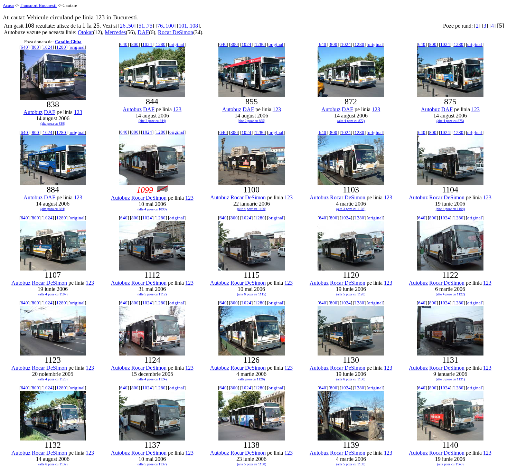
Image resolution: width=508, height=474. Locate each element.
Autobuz (33, 112)
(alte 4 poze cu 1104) (450, 209)
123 (78, 112)
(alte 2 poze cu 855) (251, 121)
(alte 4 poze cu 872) (351, 121)
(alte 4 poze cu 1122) (450, 294)
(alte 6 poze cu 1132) (52, 464)
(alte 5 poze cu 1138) (251, 464)
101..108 (188, 26)
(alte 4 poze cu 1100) (251, 209)
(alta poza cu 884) (52, 209)
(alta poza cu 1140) (450, 464)
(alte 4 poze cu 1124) (152, 379)
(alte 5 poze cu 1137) (152, 464)
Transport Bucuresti (38, 5)
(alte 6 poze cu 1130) (350, 379)
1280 (61, 47)
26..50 (127, 26)
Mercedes (115, 32)
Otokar (85, 32)
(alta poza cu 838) (52, 123)
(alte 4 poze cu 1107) (52, 294)
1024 (48, 47)
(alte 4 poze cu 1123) (52, 379)
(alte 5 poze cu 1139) (350, 464)
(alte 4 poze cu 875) (450, 121)
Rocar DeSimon (175, 32)
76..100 (165, 26)
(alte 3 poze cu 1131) (450, 379)
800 (35, 47)
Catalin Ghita (68, 41)
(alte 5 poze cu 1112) (152, 294)
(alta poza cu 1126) (251, 379)
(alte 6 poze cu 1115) (251, 294)
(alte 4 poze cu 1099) (152, 209)
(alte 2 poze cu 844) (152, 121)
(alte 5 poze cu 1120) (350, 294)
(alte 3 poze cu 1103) (350, 209)
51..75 (145, 26)
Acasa (8, 5)
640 (24, 47)
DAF (143, 32)
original (77, 47)
